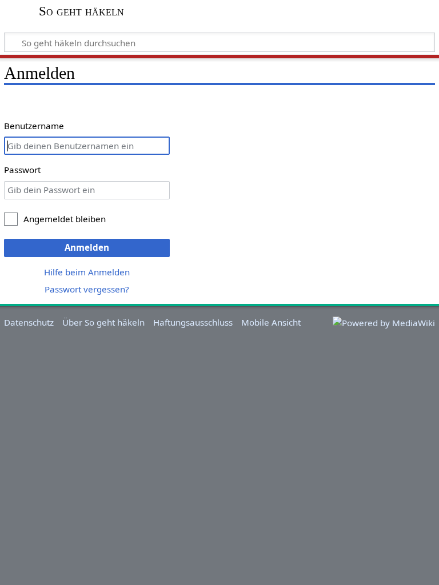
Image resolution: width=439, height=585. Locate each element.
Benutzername (34, 125)
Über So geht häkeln (103, 322)
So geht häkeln (81, 11)
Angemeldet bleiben (64, 219)
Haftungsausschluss (193, 322)
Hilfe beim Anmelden (87, 272)
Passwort (22, 169)
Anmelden (87, 247)
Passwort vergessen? (87, 289)
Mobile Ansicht (271, 322)
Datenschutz (29, 322)
